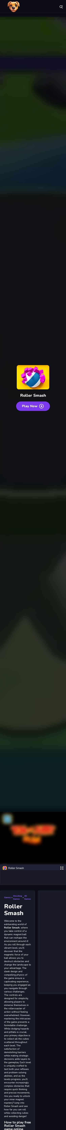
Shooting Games (17, 897)
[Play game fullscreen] (61, 868)
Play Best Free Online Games (13, 6)
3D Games (27, 897)
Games (7, 897)
